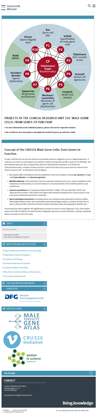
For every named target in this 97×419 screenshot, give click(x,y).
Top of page (9, 373)
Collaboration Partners (20, 283)
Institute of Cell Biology (13, 259)
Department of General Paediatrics (18, 255)
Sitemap (5, 410)
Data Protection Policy (14, 412)
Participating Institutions (21, 244)
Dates (9, 224)
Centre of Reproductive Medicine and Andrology (23, 251)
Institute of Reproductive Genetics (17, 263)
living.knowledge (78, 403)
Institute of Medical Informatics (16, 268)
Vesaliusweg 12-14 (12, 388)
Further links (14, 309)
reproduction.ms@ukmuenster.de (18, 395)
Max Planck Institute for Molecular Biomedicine (23, 272)
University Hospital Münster (15, 276)
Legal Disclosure (20, 410)
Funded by (12, 289)
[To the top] (72, 413)
